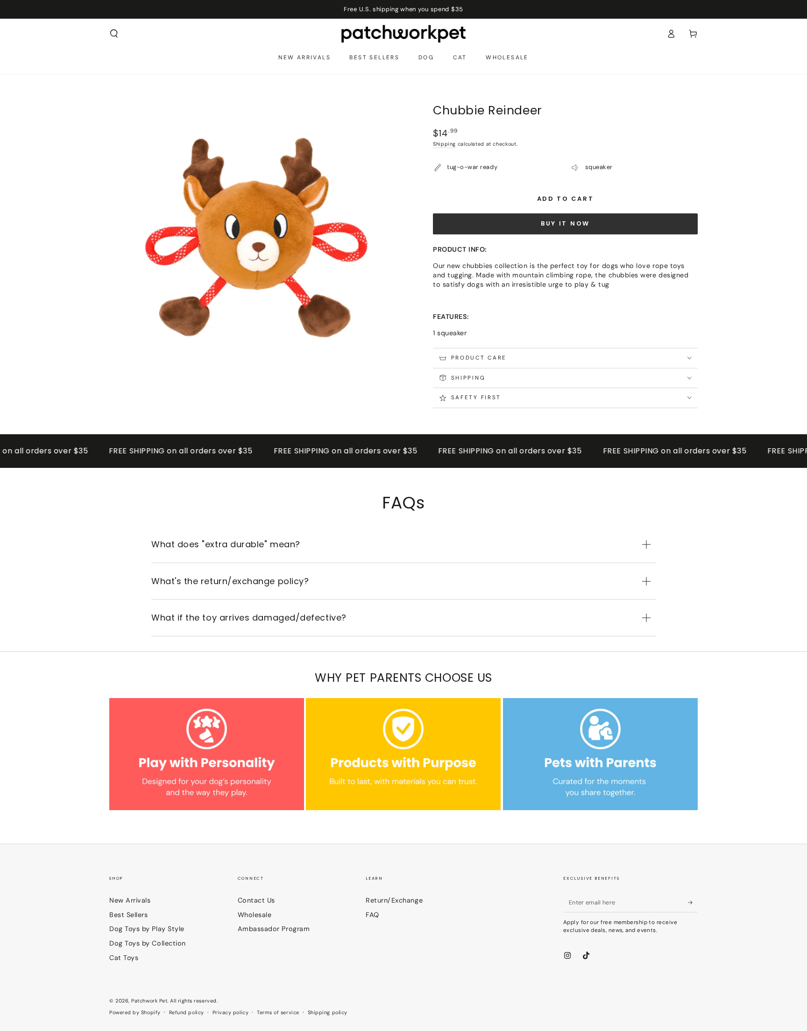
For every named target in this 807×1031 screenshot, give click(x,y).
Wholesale (255, 915)
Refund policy (186, 1012)
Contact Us (256, 900)
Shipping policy (327, 1012)
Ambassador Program (274, 929)
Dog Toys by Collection (147, 943)
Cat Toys (123, 957)
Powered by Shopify (135, 1012)
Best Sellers (128, 915)
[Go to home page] (404, 33)
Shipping (444, 144)
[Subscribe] (693, 902)
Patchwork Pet (149, 1000)
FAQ (372, 915)
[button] (114, 33)
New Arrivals (129, 900)
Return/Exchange (394, 900)
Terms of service (278, 1012)
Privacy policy (230, 1012)
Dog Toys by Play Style (146, 929)
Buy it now (565, 223)
